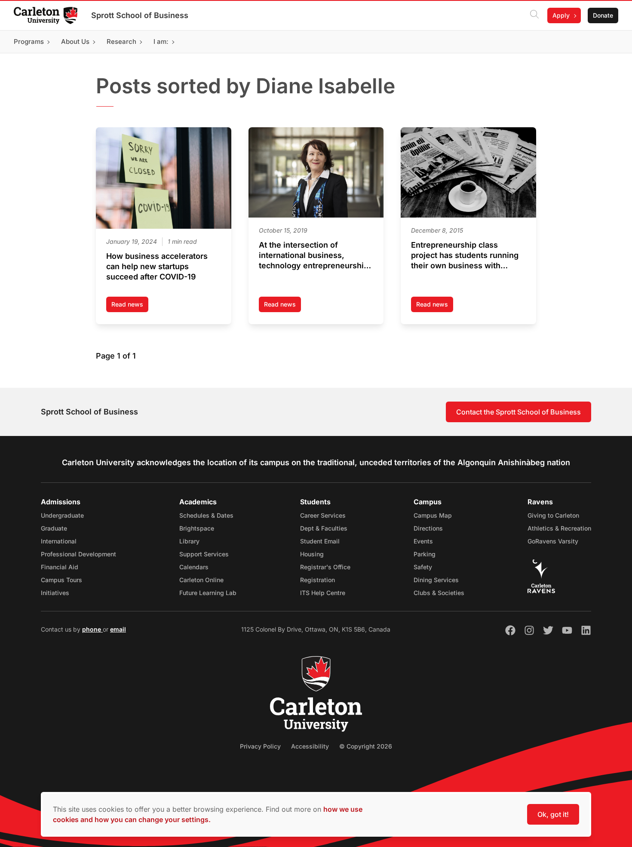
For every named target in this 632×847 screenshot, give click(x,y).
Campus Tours (61, 579)
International (59, 541)
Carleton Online (201, 579)
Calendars (194, 567)
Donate (603, 15)
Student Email (320, 541)
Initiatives (55, 592)
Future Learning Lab (207, 592)
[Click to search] (534, 15)
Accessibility (310, 746)
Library (189, 541)
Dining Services (436, 579)
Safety (423, 567)
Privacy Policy (260, 746)
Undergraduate (62, 515)
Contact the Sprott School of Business (518, 412)
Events (423, 541)
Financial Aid (59, 567)
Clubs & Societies (439, 592)
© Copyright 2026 (365, 746)
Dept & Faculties (323, 528)
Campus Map (433, 515)
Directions (428, 528)
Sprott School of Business (139, 15)
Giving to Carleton (553, 515)
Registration (317, 579)
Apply (561, 15)
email (118, 629)
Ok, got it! (553, 814)
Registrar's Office (325, 567)
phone (92, 629)
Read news (129, 306)
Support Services (204, 554)
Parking (425, 554)
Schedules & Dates (206, 515)
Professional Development (78, 554)
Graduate (54, 528)
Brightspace (196, 528)
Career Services (323, 515)
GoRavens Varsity (553, 541)
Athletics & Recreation (559, 528)
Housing (312, 554)
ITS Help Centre (322, 592)
